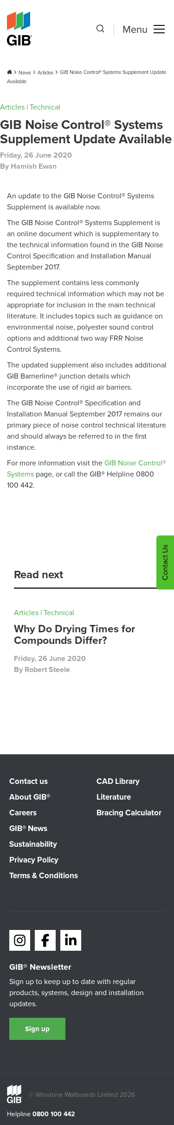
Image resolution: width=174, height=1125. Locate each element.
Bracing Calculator (129, 813)
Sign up (37, 1029)
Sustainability (33, 844)
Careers (23, 813)
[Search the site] (100, 29)
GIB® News (28, 828)
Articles (45, 72)
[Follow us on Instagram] (19, 940)
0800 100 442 (53, 1114)
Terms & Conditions (43, 875)
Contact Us (165, 563)
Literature (114, 797)
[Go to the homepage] (14, 1101)
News (25, 72)
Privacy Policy (33, 860)
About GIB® (29, 797)
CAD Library (118, 781)
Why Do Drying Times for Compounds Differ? (74, 634)
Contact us (28, 781)
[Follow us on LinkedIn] (70, 940)
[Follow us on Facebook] (45, 940)
